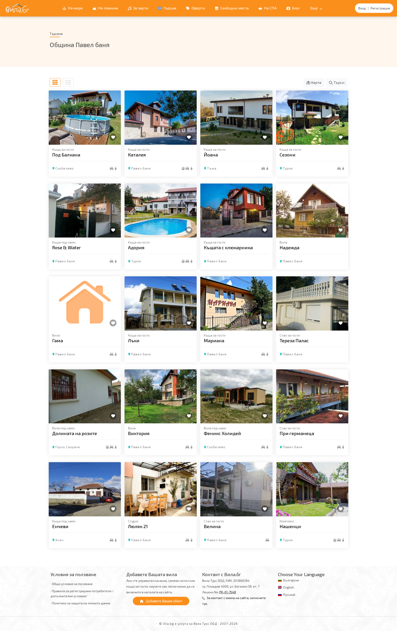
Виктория (139, 433)
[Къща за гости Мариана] (236, 303)
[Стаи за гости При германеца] (312, 396)
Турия (288, 168)
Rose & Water (66, 247)
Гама (57, 340)
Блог (295, 8)
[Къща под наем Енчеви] (85, 489)
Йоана (211, 154)
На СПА (270, 8)
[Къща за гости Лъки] (161, 303)
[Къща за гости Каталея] (161, 118)
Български (291, 580)
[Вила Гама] (85, 303)
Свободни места (234, 8)
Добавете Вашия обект (163, 601)
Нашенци (290, 526)
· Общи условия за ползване (72, 584)
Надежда (289, 247)
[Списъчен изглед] (68, 82)
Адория (136, 247)
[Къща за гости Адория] (161, 211)
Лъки (133, 340)
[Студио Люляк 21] (161, 489)
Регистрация (380, 8)
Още (314, 8)
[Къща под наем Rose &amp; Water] (85, 211)
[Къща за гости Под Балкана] (85, 118)
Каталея (137, 154)
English (288, 587)
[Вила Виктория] (161, 396)
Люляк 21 (138, 526)
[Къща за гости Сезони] (312, 118)
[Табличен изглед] (55, 82)
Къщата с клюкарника (228, 247)
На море (75, 8)
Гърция (169, 8)
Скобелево (64, 168)
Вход (362, 8)
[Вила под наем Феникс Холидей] (236, 396)
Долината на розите (74, 433)
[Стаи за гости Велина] (236, 489)
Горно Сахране (67, 447)
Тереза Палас (294, 340)
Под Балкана (66, 154)
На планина (107, 8)
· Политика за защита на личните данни (80, 603)
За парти (140, 8)
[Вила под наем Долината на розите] (85, 396)
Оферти (198, 8)
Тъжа (211, 168)
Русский (289, 595)
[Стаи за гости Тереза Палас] (312, 303)
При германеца (297, 433)
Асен (59, 540)
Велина (212, 526)
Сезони (287, 154)
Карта (315, 82)
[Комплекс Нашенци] (312, 489)
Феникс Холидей (222, 433)
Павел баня (141, 168)
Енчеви (60, 526)
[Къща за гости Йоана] (236, 118)
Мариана (214, 340)
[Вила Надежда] (312, 211)
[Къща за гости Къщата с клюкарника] (236, 211)
